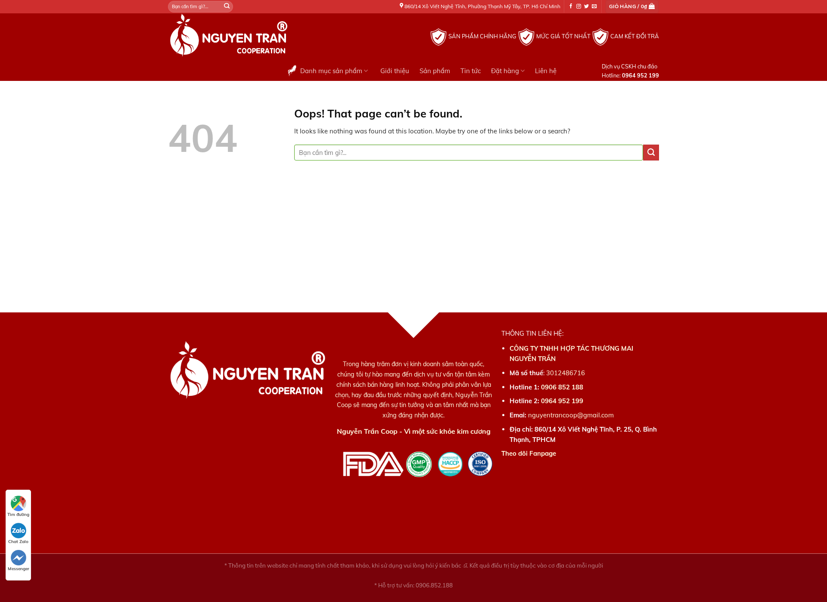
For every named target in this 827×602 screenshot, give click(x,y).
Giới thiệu (394, 71)
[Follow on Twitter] (586, 6)
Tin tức (470, 71)
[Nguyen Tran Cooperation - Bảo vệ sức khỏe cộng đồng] (278, 37)
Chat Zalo (18, 541)
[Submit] (227, 6)
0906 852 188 (562, 387)
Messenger (18, 568)
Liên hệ (546, 71)
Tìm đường (18, 514)
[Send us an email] (594, 6)
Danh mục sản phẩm (331, 71)
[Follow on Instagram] (578, 6)
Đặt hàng (505, 71)
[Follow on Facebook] (571, 6)
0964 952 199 (562, 401)
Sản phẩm (435, 71)
